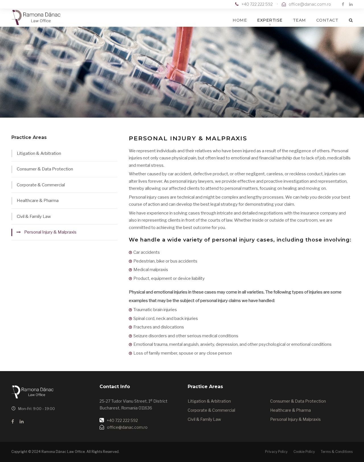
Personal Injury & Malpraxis (50, 232)
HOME (240, 20)
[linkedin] (351, 4)
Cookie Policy (304, 451)
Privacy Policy (276, 451)
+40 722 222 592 (257, 4)
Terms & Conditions (337, 451)
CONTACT (327, 20)
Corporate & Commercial (41, 185)
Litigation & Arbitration (39, 153)
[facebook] (343, 4)
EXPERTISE (270, 20)
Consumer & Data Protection (45, 169)
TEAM (299, 20)
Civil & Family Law (34, 216)
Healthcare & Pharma (38, 200)
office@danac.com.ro (310, 4)
